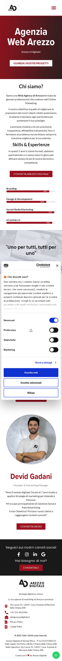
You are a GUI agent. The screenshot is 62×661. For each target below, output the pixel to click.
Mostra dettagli (43, 362)
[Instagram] (27, 554)
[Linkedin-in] (35, 554)
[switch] (53, 330)
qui (20, 308)
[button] (53, 7)
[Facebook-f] (19, 554)
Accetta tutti (31, 372)
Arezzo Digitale (40, 655)
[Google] (43, 554)
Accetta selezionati (31, 382)
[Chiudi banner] (57, 265)
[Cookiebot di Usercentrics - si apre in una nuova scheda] (37, 266)
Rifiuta (31, 392)
